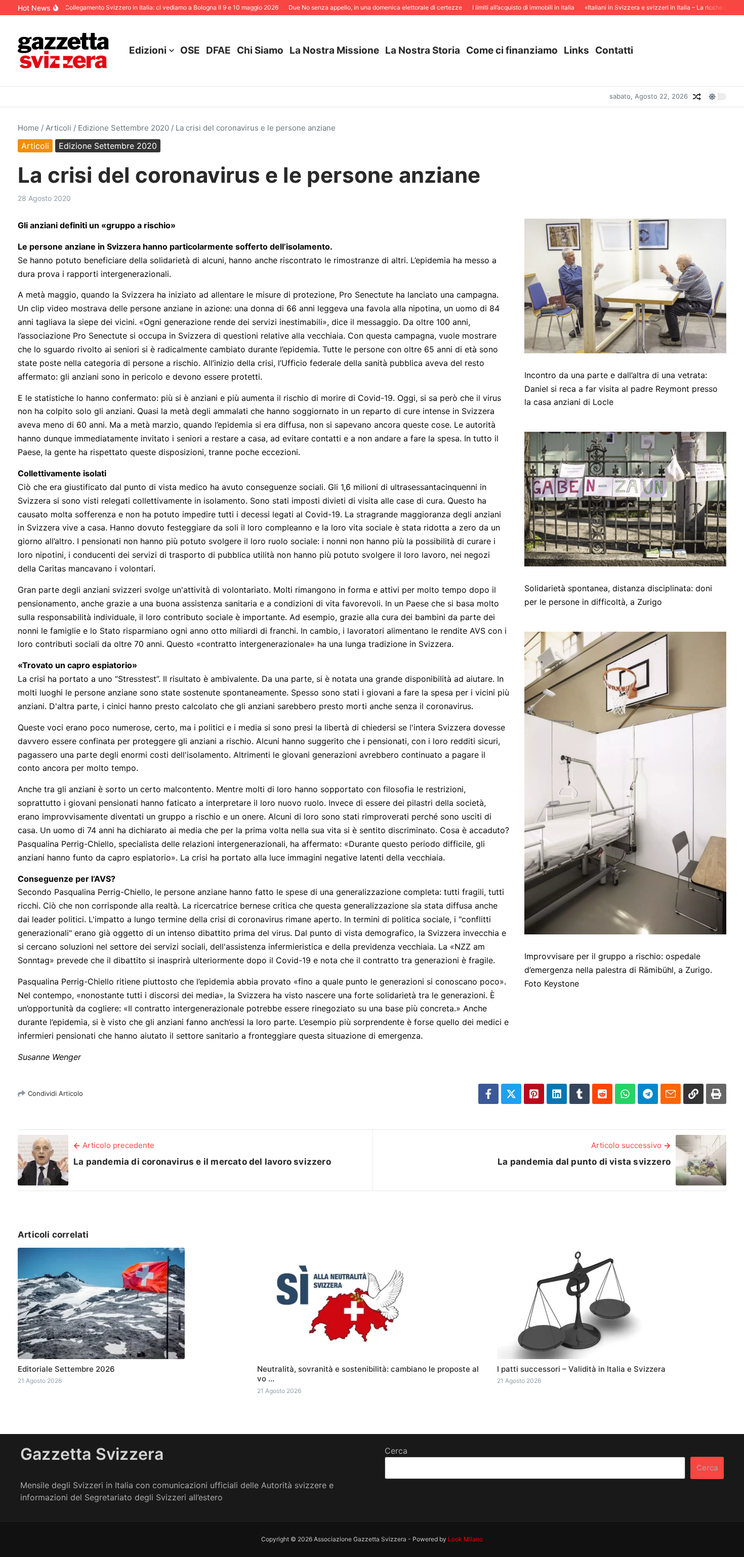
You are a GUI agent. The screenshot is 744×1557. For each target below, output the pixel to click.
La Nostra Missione (334, 50)
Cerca (396, 1451)
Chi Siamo (260, 50)
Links (576, 50)
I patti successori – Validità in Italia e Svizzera (581, 1369)
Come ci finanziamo (512, 50)
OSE (190, 50)
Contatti (614, 50)
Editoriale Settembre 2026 (66, 1369)
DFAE (218, 50)
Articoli (58, 128)
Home (28, 128)
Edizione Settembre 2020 (123, 128)
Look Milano (465, 1539)
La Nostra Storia (422, 50)
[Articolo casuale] (697, 97)
